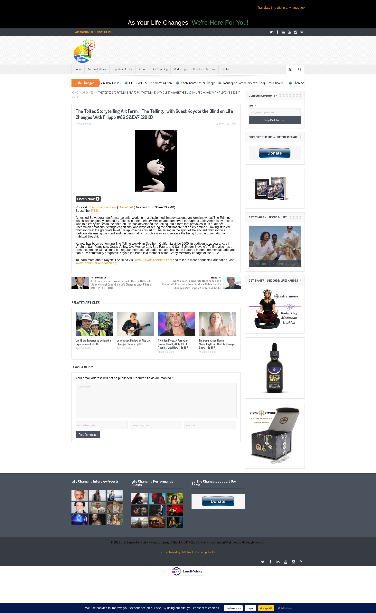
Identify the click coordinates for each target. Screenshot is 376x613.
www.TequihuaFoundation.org (96, 263)
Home (78, 69)
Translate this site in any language (281, 7)
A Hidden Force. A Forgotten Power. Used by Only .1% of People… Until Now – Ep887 (173, 344)
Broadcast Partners (204, 69)
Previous (101, 277)
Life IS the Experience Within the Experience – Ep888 (93, 342)
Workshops (180, 69)
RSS (94, 210)
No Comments (83, 123)
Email (233, 124)
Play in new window (102, 207)
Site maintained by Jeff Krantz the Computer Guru (188, 552)
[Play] (88, 201)
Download (126, 207)
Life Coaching (159, 69)
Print (221, 124)
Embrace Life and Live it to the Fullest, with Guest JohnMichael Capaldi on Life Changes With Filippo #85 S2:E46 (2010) (121, 284)
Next (214, 277)
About (142, 69)
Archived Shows (97, 69)
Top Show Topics (122, 69)
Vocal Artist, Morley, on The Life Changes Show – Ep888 (134, 342)
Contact (226, 69)
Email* (252, 105)
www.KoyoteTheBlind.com (153, 260)
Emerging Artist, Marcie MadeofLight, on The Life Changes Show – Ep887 (217, 344)
